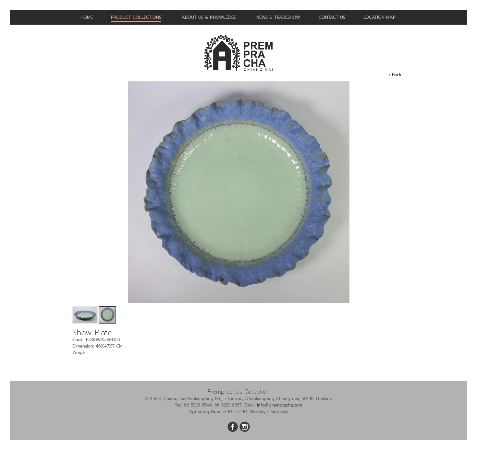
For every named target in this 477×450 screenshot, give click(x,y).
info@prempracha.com (279, 405)
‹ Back (395, 75)
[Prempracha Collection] (238, 73)
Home (86, 17)
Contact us (332, 17)
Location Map (379, 17)
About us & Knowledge (209, 17)
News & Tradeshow (278, 17)
